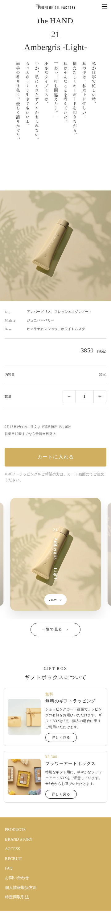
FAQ (8, 868)
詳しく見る (61, 737)
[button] (104, 6)
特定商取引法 (17, 897)
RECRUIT (13, 858)
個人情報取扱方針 (21, 887)
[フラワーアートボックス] (24, 777)
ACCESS (12, 849)
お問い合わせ (17, 877)
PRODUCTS (15, 829)
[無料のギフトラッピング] (24, 717)
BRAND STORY (18, 839)
